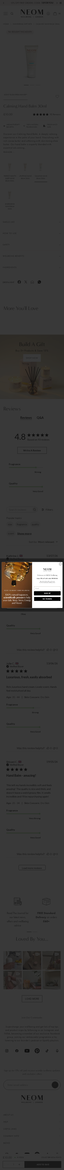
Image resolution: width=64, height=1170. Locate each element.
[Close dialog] (60, 564)
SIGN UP (47, 593)
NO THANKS (47, 599)
